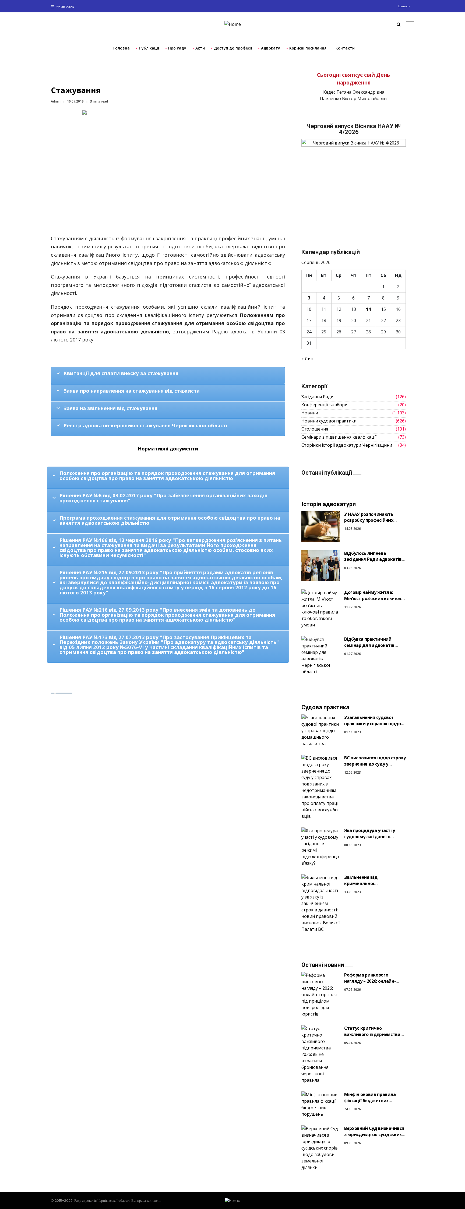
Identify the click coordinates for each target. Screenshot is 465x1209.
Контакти (404, 6)
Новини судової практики (329, 421)
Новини (309, 413)
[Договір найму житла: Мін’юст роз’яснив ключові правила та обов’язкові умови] (320, 608)
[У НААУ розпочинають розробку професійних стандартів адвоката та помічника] (320, 526)
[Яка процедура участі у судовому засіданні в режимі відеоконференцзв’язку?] (320, 846)
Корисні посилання (307, 48)
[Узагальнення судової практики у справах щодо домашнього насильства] (320, 730)
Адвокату (270, 48)
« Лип (307, 359)
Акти (200, 48)
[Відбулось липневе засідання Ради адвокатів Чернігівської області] (320, 565)
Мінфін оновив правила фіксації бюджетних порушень (370, 1100)
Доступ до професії (233, 48)
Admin (56, 101)
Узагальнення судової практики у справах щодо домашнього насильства (372, 723)
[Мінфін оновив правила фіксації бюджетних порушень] (320, 1104)
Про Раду (177, 48)
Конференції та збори (324, 405)
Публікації (149, 48)
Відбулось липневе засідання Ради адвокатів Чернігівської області (373, 559)
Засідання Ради (317, 397)
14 (368, 309)
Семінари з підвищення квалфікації (338, 437)
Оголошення (314, 429)
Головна (121, 48)
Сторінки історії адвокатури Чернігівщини (346, 445)
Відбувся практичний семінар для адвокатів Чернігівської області (369, 645)
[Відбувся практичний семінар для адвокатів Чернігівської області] (320, 655)
